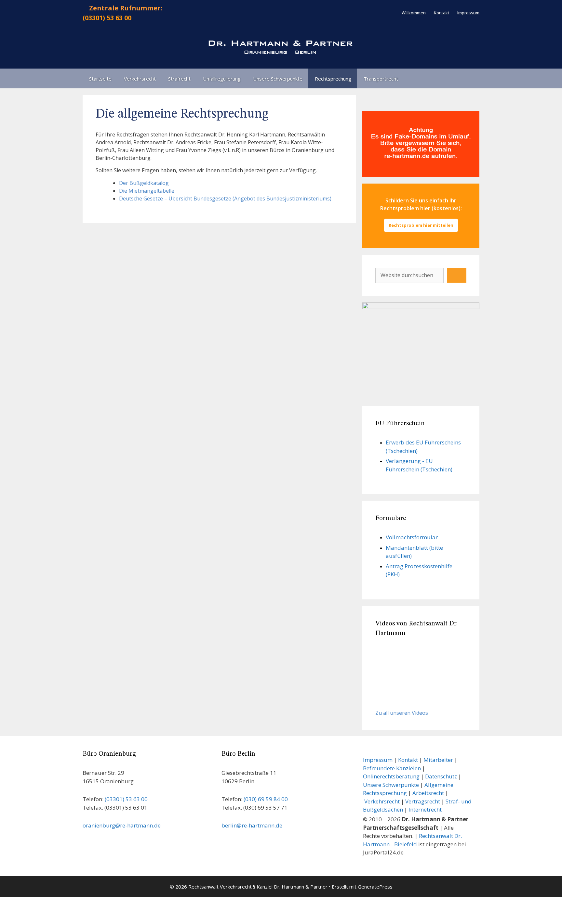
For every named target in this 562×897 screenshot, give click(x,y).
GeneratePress (375, 886)
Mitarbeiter (438, 759)
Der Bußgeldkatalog (144, 182)
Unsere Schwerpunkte (391, 784)
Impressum (378, 759)
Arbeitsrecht (428, 793)
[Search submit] (456, 275)
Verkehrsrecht (382, 801)
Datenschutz (441, 776)
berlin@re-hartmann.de (251, 825)
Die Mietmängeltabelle (146, 190)
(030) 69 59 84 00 (266, 799)
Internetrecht (425, 809)
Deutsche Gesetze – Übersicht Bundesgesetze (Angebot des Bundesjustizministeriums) (225, 198)
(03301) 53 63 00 (107, 17)
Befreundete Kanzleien (392, 768)
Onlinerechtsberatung (391, 776)
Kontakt (408, 759)
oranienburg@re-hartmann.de (122, 825)
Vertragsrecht (422, 801)
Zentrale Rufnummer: (125, 8)
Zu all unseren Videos (401, 712)
